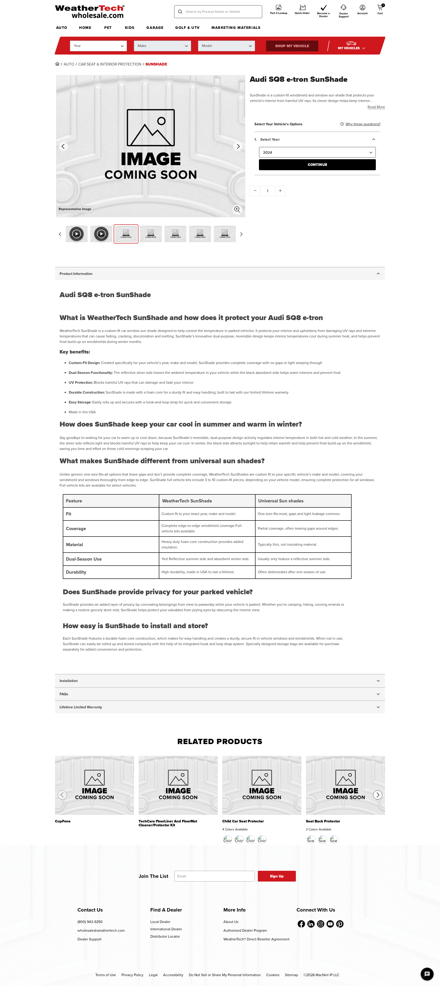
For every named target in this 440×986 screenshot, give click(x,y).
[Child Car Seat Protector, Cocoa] (239, 839)
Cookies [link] (272, 975)
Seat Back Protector (323, 821)
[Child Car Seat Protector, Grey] (262, 839)
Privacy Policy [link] (132, 975)
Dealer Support (89, 939)
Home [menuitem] (85, 27)
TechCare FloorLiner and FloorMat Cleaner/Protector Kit (168, 823)
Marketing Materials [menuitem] (236, 27)
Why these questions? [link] (363, 124)
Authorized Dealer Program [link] (245, 930)
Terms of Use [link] (105, 975)
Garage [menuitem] (155, 27)
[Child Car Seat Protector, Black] (227, 839)
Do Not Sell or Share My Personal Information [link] (225, 975)
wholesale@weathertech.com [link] (101, 930)
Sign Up (277, 876)
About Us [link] (230, 921)
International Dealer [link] (166, 929)
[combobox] (218, 11)
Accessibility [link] (173, 975)
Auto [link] (69, 64)
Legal (153, 975)
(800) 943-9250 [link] (90, 921)
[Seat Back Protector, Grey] (334, 839)
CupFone (63, 821)
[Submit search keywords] (180, 11)
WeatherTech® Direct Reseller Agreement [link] (256, 939)
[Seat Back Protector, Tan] (322, 839)
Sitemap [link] (291, 975)
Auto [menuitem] (61, 27)
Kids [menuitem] (130, 27)
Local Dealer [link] (160, 921)
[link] (57, 63)
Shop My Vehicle (292, 45)
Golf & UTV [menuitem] (187, 27)
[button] (278, 12)
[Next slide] (241, 234)
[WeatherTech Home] (89, 11)
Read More (376, 107)
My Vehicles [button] (349, 48)
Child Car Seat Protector (243, 821)
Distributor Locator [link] (165, 936)
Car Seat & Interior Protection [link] (109, 64)
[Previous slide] (60, 234)
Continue (317, 164)
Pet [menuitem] (108, 27)
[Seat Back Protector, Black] (311, 839)
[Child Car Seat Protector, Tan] (250, 839)
